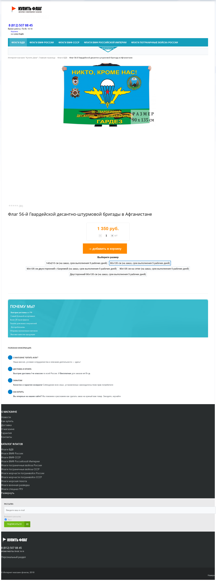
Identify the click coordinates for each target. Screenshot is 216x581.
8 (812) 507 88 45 (21, 25)
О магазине (7, 429)
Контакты (6, 437)
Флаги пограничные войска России (21, 465)
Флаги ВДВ (7, 449)
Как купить (7, 421)
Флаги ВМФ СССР (11, 457)
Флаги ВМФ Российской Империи (20, 461)
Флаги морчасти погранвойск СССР (21, 477)
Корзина (14, 31)
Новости (6, 417)
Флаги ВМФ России (12, 453)
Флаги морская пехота (14, 481)
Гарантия (6, 433)
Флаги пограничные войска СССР (20, 469)
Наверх (211, 575)
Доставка (6, 425)
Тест (10, 519)
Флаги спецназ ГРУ (12, 489)
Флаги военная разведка (15, 485)
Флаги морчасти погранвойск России (22, 473)
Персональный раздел (13, 557)
